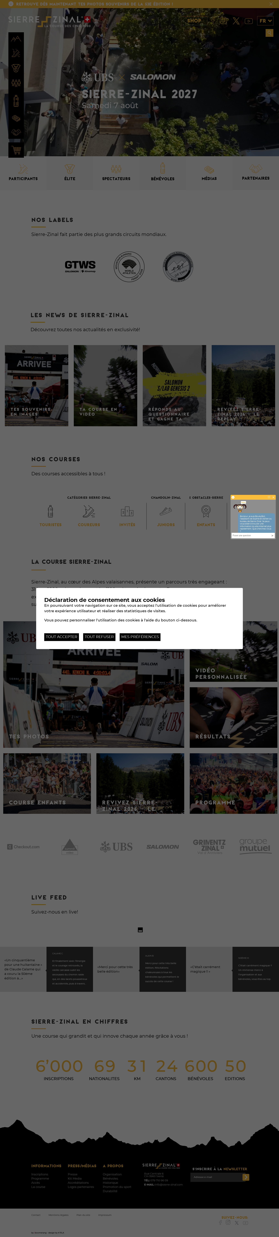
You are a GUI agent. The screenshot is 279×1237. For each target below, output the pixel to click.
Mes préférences (140, 637)
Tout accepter (61, 637)
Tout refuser (99, 637)
